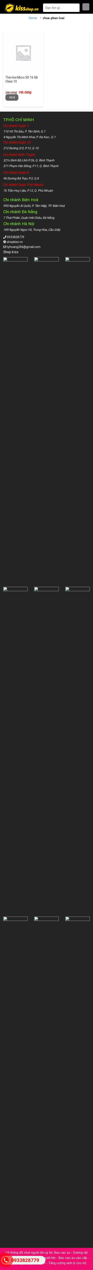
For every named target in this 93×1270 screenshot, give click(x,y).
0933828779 (15, 237)
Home (33, 18)
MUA (12, 97)
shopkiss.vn (15, 242)
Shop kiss (11, 252)
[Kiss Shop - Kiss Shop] (22, 8)
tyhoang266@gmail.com (23, 247)
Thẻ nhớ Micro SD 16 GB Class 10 (21, 79)
